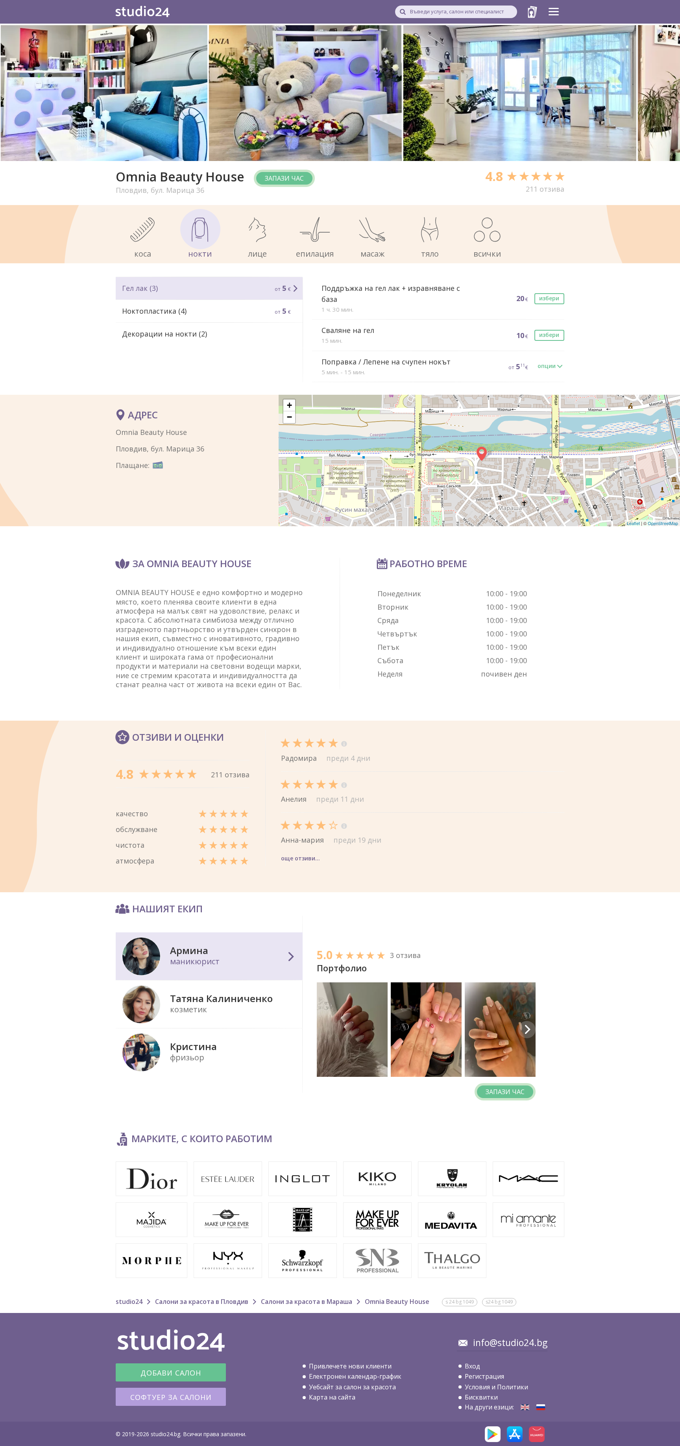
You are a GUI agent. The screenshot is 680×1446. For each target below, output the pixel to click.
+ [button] (289, 405)
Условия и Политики (496, 1387)
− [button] (289, 417)
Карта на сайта (332, 1397)
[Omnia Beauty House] (525, 1407)
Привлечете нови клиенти (350, 1366)
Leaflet (633, 523)
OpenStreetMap (663, 523)
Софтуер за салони (171, 1397)
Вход (472, 1366)
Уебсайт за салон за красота (352, 1387)
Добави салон (170, 1373)
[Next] (527, 1029)
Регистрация (484, 1376)
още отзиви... (300, 858)
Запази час (284, 178)
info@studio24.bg (510, 1342)
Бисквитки (481, 1397)
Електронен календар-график (355, 1376)
